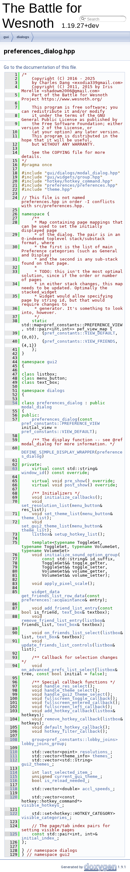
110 (11, 751)
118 (11, 788)
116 (11, 780)
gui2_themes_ (36, 764)
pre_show (75, 480)
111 (11, 756)
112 (11, 760)
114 (11, 772)
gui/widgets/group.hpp (73, 177)
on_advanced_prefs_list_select (58, 669)
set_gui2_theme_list (45, 526)
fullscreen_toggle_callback (77, 698)
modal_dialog (36, 407)
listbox (41, 534)
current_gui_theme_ (77, 776)
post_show (76, 485)
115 (11, 776)
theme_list (34, 517)
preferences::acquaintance (53, 600)
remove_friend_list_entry (51, 620)
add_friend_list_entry (71, 608)
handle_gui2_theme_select (74, 694)
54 (11, 402)
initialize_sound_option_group (81, 554)
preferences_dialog (59, 402)
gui (6, 37)
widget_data (46, 591)
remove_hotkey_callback (72, 719)
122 (11, 813)
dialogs (23, 37)
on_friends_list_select (72, 632)
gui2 (52, 361)
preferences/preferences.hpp (81, 185)
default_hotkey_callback (73, 727)
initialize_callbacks (69, 497)
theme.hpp (58, 189)
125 (11, 834)
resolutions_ (95, 751)
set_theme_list (62, 513)
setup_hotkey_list (76, 534)
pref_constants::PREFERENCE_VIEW (60, 423)
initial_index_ (39, 838)
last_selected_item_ (66, 772)
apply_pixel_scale (65, 583)
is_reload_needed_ (65, 780)
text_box (72, 612)
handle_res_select (65, 686)
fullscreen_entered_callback (78, 702)
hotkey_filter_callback (72, 731)
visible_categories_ (45, 817)
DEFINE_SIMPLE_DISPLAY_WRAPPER (58, 452)
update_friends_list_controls (56, 645)
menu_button (86, 505)
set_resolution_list (45, 505)
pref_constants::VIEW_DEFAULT (79, 333)
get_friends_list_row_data (53, 595)
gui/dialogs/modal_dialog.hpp (82, 173)
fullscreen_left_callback (74, 706)
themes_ (101, 756)
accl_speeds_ (97, 788)
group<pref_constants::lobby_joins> (75, 739)
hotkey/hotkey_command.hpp (78, 181)
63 (11, 468)
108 (11, 739)
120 (11, 797)
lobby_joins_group (42, 743)
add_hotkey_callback (68, 710)
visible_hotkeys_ (41, 805)
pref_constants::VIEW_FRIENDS (79, 341)
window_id (32, 472)
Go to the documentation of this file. (40, 67)
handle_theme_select (68, 690)
